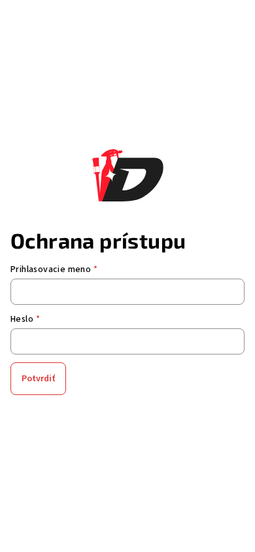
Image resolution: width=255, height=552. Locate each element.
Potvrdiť (38, 378)
